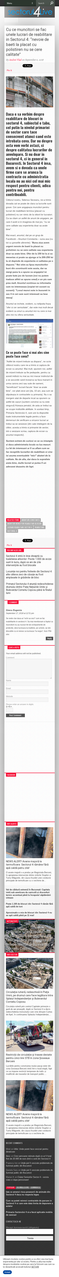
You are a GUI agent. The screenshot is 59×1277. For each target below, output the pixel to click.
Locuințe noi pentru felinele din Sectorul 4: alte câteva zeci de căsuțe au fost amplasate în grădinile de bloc (29, 574)
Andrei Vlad (15, 60)
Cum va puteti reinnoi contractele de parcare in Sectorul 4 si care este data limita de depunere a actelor (29, 1203)
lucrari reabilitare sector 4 (19, 527)
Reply (49, 638)
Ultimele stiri (22, 1187)
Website (9, 696)
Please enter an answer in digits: (20, 704)
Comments (35, 1187)
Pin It (9, 70)
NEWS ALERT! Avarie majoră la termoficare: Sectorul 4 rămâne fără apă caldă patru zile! (27, 864)
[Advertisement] (29, 491)
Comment (10, 658)
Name (8, 680)
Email (8, 688)
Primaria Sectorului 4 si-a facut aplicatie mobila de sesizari (29, 1213)
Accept (7, 1272)
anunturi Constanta (31, 520)
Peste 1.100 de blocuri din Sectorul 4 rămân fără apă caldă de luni (29, 905)
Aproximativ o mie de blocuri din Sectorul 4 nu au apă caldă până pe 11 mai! (29, 914)
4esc (8, 1156)
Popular (10, 1187)
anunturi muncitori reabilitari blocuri (24, 523)
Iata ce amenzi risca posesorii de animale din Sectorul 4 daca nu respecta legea (28, 1193)
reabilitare (39, 527)
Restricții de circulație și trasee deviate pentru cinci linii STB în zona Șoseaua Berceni (29, 1058)
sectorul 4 (12, 531)
